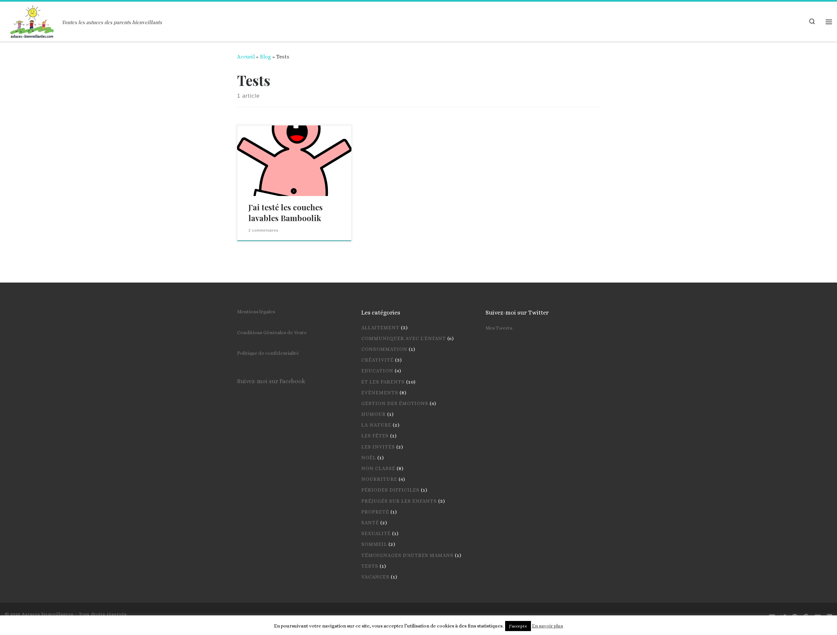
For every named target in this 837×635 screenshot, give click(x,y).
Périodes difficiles (390, 490)
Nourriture (379, 479)
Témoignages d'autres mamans (407, 555)
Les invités (378, 447)
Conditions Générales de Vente (272, 332)
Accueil (246, 57)
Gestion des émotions (394, 403)
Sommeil (374, 544)
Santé (370, 523)
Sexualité (376, 533)
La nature (376, 425)
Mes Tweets (499, 328)
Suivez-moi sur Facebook (271, 381)
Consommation (384, 349)
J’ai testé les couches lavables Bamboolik (285, 212)
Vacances (375, 577)
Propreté (375, 512)
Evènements (379, 393)
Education (377, 371)
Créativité (377, 360)
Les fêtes (375, 436)
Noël (368, 458)
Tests (369, 566)
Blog (265, 57)
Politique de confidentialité (268, 353)
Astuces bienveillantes (48, 613)
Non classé (378, 468)
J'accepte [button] (518, 626)
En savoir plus (547, 626)
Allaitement (380, 328)
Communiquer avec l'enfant (403, 338)
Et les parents (383, 382)
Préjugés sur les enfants (399, 501)
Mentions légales (256, 312)
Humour (373, 414)
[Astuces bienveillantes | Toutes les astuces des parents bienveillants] (32, 19)
